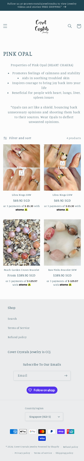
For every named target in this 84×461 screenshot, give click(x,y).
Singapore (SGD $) (40, 416)
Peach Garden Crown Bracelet (21, 269)
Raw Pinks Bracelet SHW (62, 269)
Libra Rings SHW (21, 194)
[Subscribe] (65, 376)
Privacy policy (22, 453)
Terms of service (43, 453)
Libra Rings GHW (62, 194)
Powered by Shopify (48, 446)
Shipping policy (64, 453)
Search (12, 318)
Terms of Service (19, 327)
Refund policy (17, 337)
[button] (5, 26)
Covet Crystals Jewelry (25, 446)
